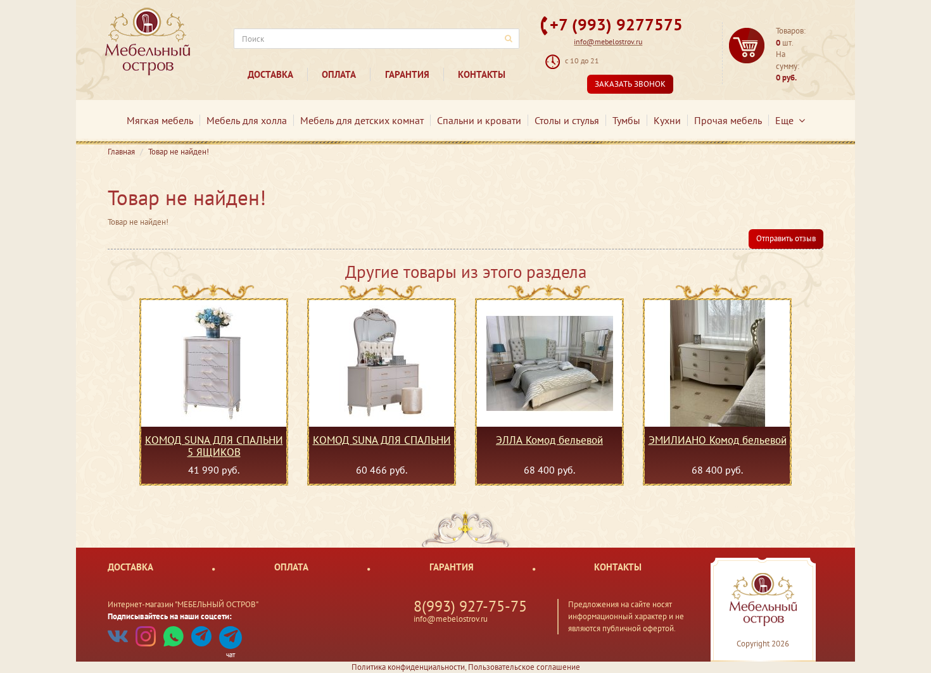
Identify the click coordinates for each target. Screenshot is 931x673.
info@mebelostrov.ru (608, 41)
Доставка (270, 74)
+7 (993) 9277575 (616, 24)
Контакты (481, 74)
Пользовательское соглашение (524, 667)
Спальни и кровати (479, 120)
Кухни (667, 120)
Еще (787, 120)
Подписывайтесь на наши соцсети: (170, 616)
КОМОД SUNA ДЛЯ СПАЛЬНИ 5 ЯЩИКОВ (214, 445)
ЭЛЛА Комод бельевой (549, 440)
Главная (121, 151)
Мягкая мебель (160, 120)
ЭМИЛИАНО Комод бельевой (718, 440)
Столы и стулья (567, 120)
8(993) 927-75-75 (470, 606)
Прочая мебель (728, 120)
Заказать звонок (630, 84)
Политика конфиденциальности (408, 667)
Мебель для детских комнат (362, 120)
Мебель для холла (246, 120)
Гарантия (407, 74)
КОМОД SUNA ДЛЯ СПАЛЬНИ (382, 440)
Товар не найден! (178, 151)
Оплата (339, 74)
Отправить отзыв (786, 238)
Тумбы (626, 120)
